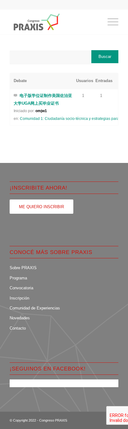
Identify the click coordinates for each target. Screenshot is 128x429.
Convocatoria (21, 288)
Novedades (20, 318)
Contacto (18, 328)
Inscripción (19, 298)
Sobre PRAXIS (23, 267)
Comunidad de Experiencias (35, 308)
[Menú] (109, 22)
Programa (18, 278)
